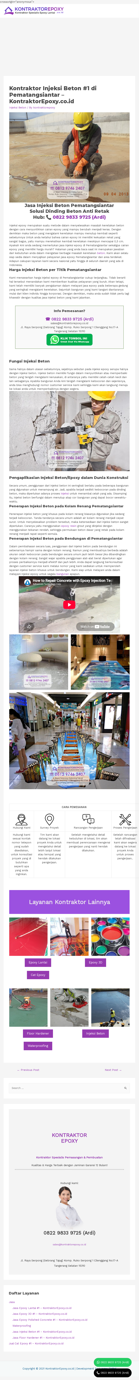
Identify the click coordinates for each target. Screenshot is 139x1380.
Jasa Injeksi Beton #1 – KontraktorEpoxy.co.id (42, 1331)
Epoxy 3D (95, 962)
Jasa (12, 1302)
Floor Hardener (38, 1033)
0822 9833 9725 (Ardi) (79, 217)
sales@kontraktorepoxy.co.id (69, 1244)
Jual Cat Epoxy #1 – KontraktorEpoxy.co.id (36, 1343)
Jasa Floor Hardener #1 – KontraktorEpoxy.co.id (43, 1337)
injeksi (65, 493)
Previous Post (28, 1070)
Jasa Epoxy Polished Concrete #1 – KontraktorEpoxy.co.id (49, 1319)
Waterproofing (38, 1046)
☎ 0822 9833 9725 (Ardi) (69, 319)
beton (101, 253)
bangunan (62, 574)
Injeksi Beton (17, 107)
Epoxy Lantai (38, 962)
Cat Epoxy (38, 975)
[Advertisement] (69, 45)
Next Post (113, 1070)
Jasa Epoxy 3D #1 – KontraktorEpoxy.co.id (39, 1313)
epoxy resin (68, 526)
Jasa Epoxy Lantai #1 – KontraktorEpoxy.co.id (41, 1308)
